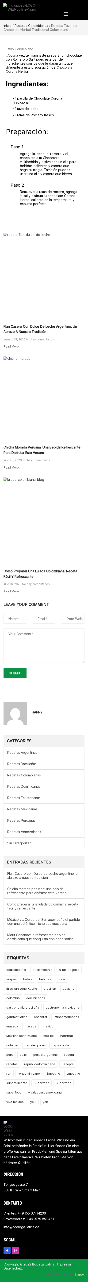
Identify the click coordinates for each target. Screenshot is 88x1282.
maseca (12, 1026)
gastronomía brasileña (22, 1007)
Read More (11, 346)
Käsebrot (40, 1017)
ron (8, 1073)
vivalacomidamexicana (45, 1092)
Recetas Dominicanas (23, 786)
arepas (11, 979)
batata (28, 979)
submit (15, 673)
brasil (61, 979)
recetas (12, 1064)
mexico (48, 1026)
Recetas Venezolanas (24, 832)
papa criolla (60, 1045)
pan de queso (35, 1045)
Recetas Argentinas (22, 752)
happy (79, 1274)
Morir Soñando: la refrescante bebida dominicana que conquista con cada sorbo (40, 937)
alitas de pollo (69, 970)
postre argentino (45, 1054)
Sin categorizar (19, 843)
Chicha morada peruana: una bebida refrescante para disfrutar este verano (37, 891)
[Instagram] (15, 1250)
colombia (13, 998)
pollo (23, 1054)
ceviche (68, 988)
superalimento (16, 1083)
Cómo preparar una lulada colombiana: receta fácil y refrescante (42, 906)
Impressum (65, 1264)
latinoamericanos (66, 1017)
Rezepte (68, 1064)
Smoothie (53, 1073)
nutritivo (12, 1045)
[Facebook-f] (7, 1250)
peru (9, 1054)
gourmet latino (16, 1017)
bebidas (45, 979)
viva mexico (15, 1102)
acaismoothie (16, 970)
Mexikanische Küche (21, 1036)
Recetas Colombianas (31, 26)
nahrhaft (66, 1036)
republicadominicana (39, 1064)
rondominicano (29, 1073)
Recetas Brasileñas (22, 764)
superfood (14, 1092)
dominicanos (35, 998)
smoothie (73, 1073)
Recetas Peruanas (21, 820)
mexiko (48, 1036)
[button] (66, 14)
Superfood (41, 1083)
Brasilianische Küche (21, 988)
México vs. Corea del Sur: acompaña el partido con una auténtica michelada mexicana (43, 922)
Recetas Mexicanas (22, 809)
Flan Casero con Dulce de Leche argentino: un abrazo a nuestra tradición (43, 875)
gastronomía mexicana (62, 1007)
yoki (33, 1102)
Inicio (7, 26)
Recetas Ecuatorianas (24, 798)
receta (69, 1054)
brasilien (50, 988)
